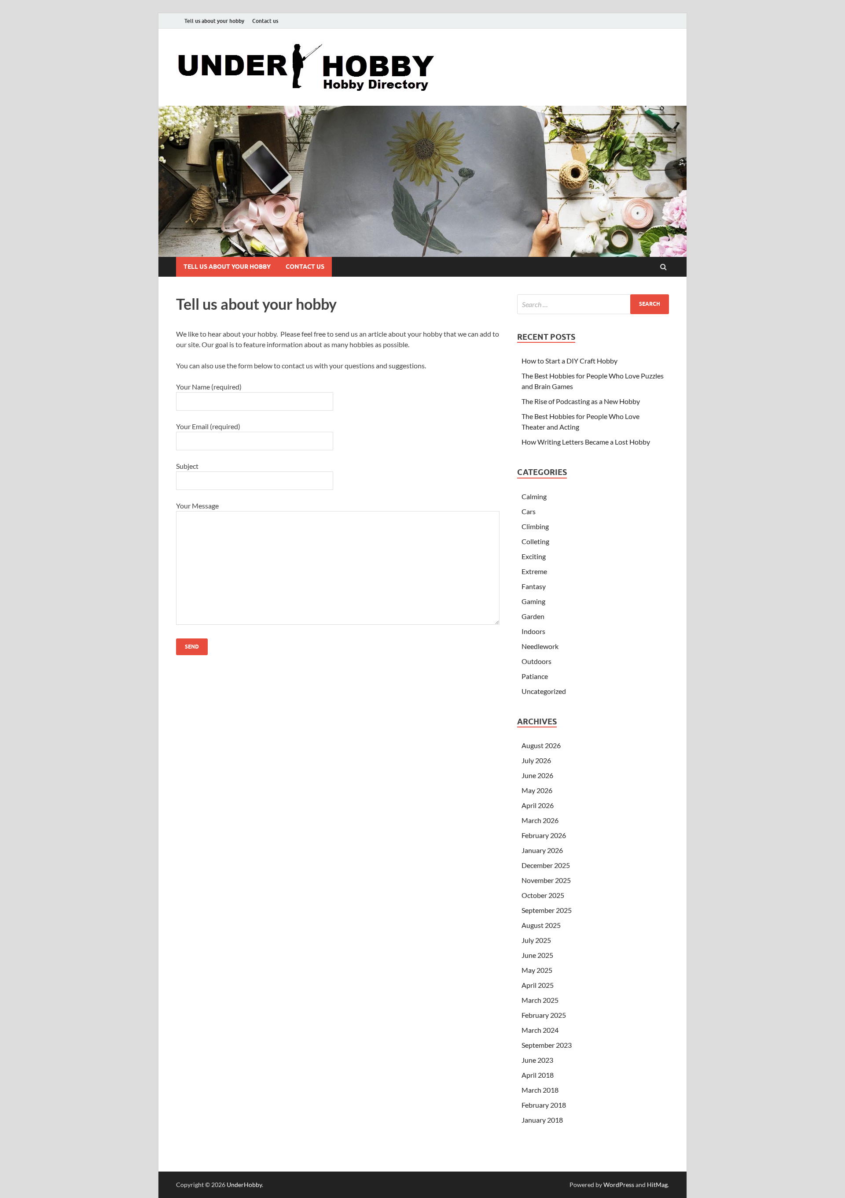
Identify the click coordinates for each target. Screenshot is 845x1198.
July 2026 (536, 760)
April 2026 (538, 805)
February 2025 (544, 1015)
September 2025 (547, 910)
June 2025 (537, 955)
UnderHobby (244, 1184)
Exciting (534, 556)
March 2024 (540, 1030)
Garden (533, 616)
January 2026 (542, 850)
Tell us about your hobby (214, 21)
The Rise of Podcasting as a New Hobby (581, 401)
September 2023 (547, 1045)
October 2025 (543, 895)
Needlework (540, 646)
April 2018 (538, 1075)
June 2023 (537, 1060)
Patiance (535, 676)
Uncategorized (544, 691)
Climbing (535, 526)
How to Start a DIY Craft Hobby (569, 360)
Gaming (533, 601)
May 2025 (537, 970)
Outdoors (536, 661)
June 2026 (537, 775)
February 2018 (544, 1105)
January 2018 (542, 1120)
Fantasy (534, 586)
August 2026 (541, 745)
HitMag (657, 1184)
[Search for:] (593, 304)
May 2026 (537, 790)
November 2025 (546, 880)
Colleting (535, 541)
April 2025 (538, 985)
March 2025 (540, 1000)
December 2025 (546, 865)
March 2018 (540, 1090)
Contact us (265, 21)
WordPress (618, 1184)
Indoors (533, 631)
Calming (534, 496)
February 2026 (544, 835)
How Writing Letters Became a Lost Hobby (586, 442)
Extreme (534, 571)
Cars (529, 511)
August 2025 (541, 925)
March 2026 (540, 820)
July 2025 (536, 940)
